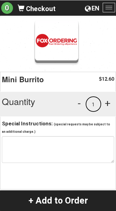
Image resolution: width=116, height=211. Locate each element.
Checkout (40, 9)
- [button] (79, 103)
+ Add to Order (58, 200)
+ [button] (107, 103)
